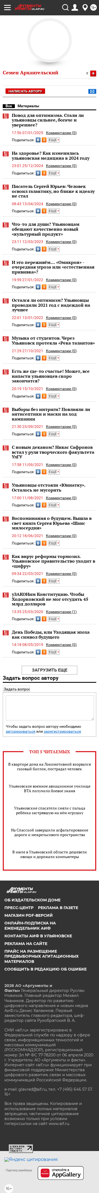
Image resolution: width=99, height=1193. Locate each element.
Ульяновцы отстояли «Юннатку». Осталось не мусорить (48, 487)
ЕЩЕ (53, 140)
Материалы (28, 106)
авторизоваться (20, 731)
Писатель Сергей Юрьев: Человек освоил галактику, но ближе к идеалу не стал (53, 191)
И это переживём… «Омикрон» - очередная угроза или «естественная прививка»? (53, 267)
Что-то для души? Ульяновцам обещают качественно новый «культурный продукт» (45, 229)
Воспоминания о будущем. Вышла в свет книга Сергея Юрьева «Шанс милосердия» (52, 523)
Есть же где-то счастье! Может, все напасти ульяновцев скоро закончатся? (51, 376)
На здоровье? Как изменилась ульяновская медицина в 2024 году (50, 155)
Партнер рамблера (19, 1170)
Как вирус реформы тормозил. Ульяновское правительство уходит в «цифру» (53, 561)
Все (9, 106)
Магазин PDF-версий (28, 915)
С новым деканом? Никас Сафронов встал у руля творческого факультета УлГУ (53, 452)
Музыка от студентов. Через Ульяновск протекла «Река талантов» (53, 340)
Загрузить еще (49, 670)
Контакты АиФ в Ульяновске (38, 935)
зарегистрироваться (62, 731)
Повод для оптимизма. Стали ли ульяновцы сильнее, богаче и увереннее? (48, 120)
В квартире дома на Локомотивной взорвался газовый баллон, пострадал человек (49, 766)
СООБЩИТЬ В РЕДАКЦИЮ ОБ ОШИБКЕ (45, 969)
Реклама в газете (58, 907)
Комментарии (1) (61, 612)
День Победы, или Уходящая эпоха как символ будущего (51, 634)
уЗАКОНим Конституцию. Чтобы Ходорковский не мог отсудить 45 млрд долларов (50, 599)
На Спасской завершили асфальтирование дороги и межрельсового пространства (49, 832)
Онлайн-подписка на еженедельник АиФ (30, 925)
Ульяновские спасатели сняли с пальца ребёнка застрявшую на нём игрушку (49, 810)
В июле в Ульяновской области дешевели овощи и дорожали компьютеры (49, 854)
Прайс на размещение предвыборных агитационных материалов (41, 956)
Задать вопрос (17, 689)
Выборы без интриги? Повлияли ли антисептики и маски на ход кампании (51, 414)
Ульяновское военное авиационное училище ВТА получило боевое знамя (49, 788)
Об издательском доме (32, 900)
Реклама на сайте (25, 943)
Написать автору (25, 91)
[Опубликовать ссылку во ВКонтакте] (38, 139)
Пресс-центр (19, 907)
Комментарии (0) (61, 133)
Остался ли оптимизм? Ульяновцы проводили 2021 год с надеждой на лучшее (51, 305)
